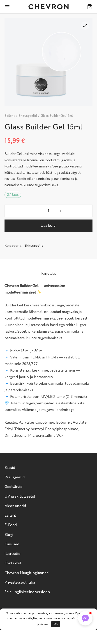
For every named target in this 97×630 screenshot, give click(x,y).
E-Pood (11, 525)
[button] (85, 618)
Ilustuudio (13, 554)
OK (55, 624)
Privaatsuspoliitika (20, 582)
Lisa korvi (49, 226)
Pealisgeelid (15, 477)
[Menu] (7, 7)
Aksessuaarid (15, 506)
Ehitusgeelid (27, 115)
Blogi (9, 535)
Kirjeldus (48, 274)
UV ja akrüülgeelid (20, 496)
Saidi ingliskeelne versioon (27, 592)
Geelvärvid (13, 487)
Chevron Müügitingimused (26, 573)
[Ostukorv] (89, 7)
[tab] (48, 274)
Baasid (10, 468)
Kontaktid (13, 563)
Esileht (10, 115)
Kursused (12, 544)
